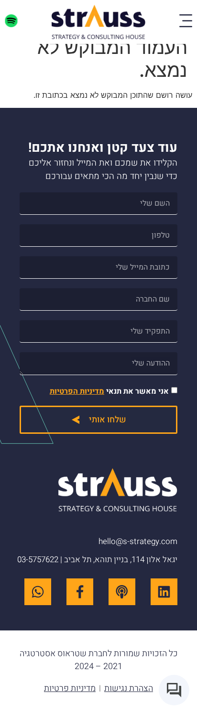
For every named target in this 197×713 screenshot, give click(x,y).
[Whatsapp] (37, 591)
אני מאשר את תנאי (109, 391)
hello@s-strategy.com (137, 541)
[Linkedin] (164, 591)
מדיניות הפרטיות (77, 391)
